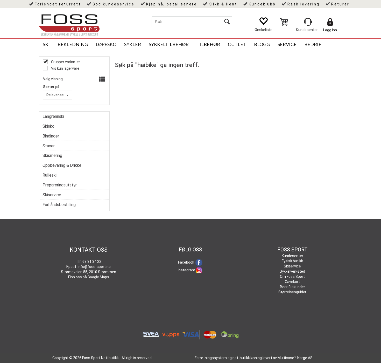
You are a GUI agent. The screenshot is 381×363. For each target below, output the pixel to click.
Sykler (132, 44)
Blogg (262, 44)
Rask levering (303, 4)
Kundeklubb (262, 4)
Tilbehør (208, 44)
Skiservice (52, 194)
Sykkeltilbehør (169, 44)
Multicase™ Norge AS (295, 358)
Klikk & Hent (223, 4)
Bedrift (314, 44)
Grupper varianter (65, 62)
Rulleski (50, 175)
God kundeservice (114, 4)
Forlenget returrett (58, 4)
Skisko (48, 126)
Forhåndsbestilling (59, 204)
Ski (46, 44)
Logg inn (330, 30)
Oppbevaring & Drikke (62, 165)
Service (287, 44)
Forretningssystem (211, 358)
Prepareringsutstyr (60, 185)
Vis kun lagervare (64, 68)
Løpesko (106, 44)
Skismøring (52, 155)
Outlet (237, 44)
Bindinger (51, 136)
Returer (340, 4)
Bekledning (73, 44)
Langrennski (53, 116)
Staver (49, 145)
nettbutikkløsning (247, 358)
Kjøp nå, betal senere (171, 4)
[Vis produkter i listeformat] (101, 79)
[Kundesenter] (308, 22)
